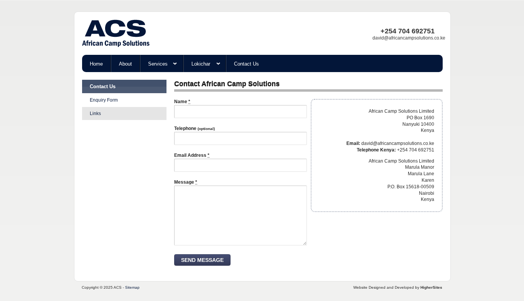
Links (95, 113)
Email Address (191, 155)
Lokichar (200, 64)
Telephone (194, 128)
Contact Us (246, 64)
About (125, 64)
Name (182, 101)
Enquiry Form (104, 100)
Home (96, 64)
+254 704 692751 (408, 31)
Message (185, 182)
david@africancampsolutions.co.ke (408, 38)
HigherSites (431, 287)
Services (158, 64)
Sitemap (132, 287)
